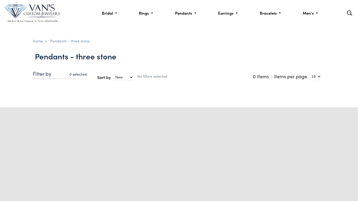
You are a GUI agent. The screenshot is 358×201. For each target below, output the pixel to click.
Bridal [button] (108, 13)
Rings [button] (144, 13)
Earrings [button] (226, 13)
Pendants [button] (184, 13)
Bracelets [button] (269, 13)
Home (38, 40)
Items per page (290, 76)
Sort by (104, 77)
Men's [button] (309, 13)
